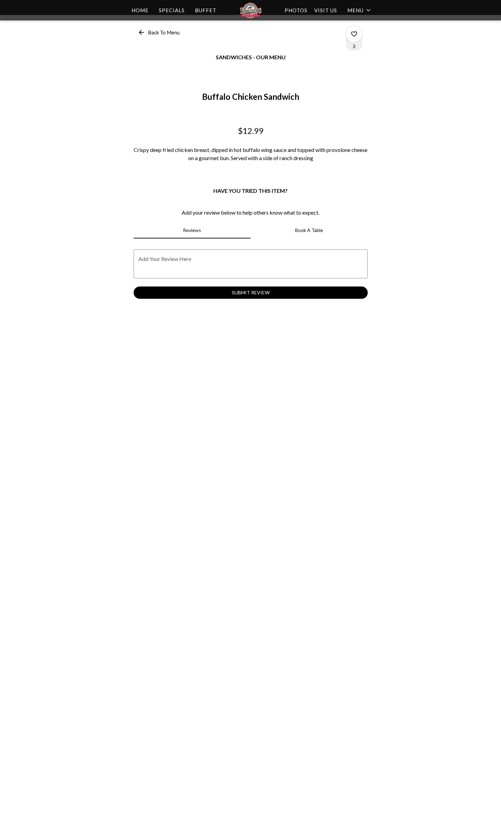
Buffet (205, 10)
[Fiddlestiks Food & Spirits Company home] (250, 10)
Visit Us (325, 10)
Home (140, 10)
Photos (296, 10)
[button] (359, 10)
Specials (172, 10)
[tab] (192, 230)
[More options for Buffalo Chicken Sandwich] (354, 34)
